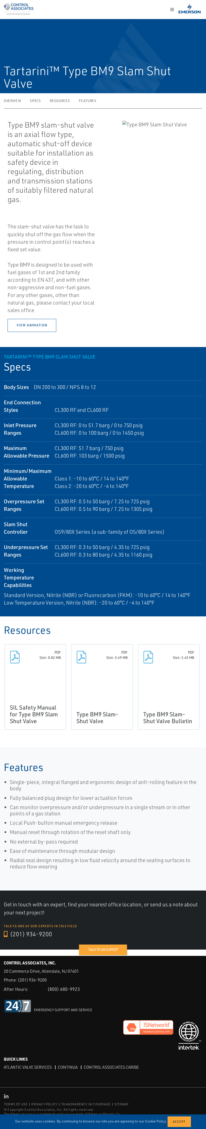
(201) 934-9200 (30, 934)
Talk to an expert (103, 950)
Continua (68, 1067)
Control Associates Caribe (111, 1067)
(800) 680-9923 (63, 989)
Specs (35, 101)
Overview (12, 101)
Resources (60, 101)
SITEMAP (121, 1104)
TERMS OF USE (16, 1104)
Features (87, 101)
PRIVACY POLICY (44, 1104)
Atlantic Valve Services (28, 1067)
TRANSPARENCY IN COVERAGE (86, 1104)
